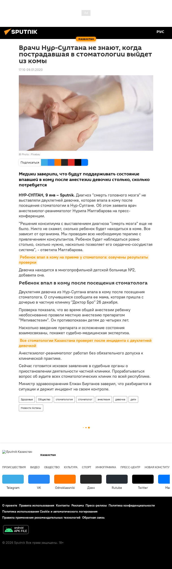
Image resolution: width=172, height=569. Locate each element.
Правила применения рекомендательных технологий (41, 517)
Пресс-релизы (96, 505)
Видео (35, 467)
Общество (44, 399)
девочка (120, 399)
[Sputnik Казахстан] (22, 36)
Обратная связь (93, 517)
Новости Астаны (31, 408)
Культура (70, 467)
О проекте (9, 505)
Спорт (86, 467)
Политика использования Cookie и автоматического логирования (49, 511)
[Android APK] (16, 530)
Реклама (77, 505)
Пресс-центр (130, 467)
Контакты (63, 505)
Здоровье (27, 399)
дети (133, 399)
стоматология (64, 399)
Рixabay (35, 154)
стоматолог (85, 399)
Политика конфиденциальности (132, 505)
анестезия (104, 399)
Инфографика (106, 467)
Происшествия (14, 467)
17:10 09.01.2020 (31, 70)
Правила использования (36, 505)
